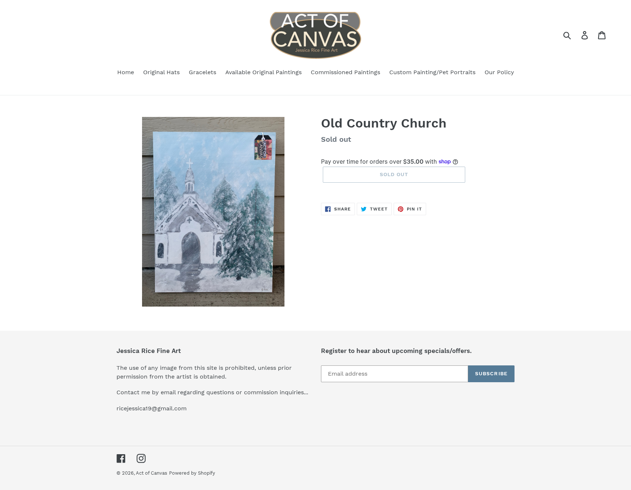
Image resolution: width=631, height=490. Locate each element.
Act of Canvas (151, 473)
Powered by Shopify (192, 473)
